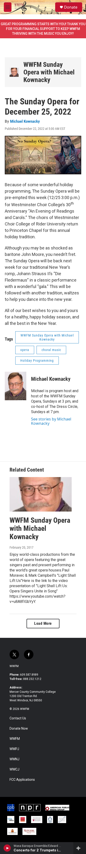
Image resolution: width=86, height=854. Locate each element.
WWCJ (14, 769)
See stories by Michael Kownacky (51, 421)
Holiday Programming (37, 360)
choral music (51, 350)
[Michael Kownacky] (15, 386)
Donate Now (19, 728)
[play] (7, 848)
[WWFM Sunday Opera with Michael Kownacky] (14, 72)
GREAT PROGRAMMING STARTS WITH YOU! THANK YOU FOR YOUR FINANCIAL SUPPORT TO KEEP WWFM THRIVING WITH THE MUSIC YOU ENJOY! (43, 28)
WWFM (14, 666)
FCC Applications (22, 779)
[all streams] (79, 848)
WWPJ (14, 749)
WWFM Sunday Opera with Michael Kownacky (49, 72)
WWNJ (14, 759)
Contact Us (18, 718)
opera (24, 350)
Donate (70, 7)
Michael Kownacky (25, 121)
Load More (43, 623)
